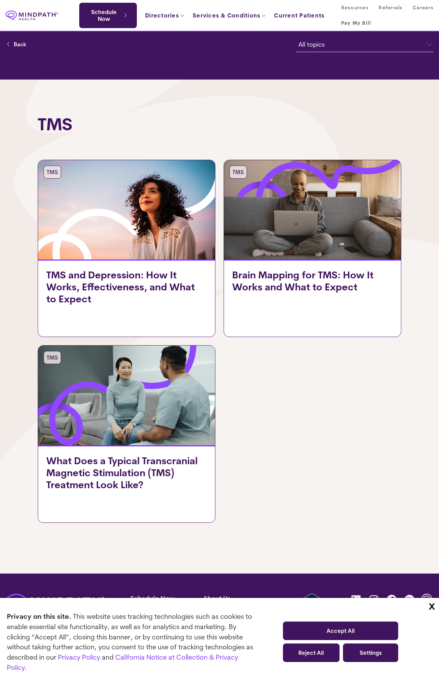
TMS (52, 172)
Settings (371, 653)
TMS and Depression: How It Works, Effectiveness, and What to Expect (120, 287)
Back (20, 44)
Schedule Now (104, 15)
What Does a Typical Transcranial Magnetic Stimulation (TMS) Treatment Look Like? (122, 473)
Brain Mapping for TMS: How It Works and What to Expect (302, 281)
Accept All (341, 631)
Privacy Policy (79, 657)
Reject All (311, 653)
